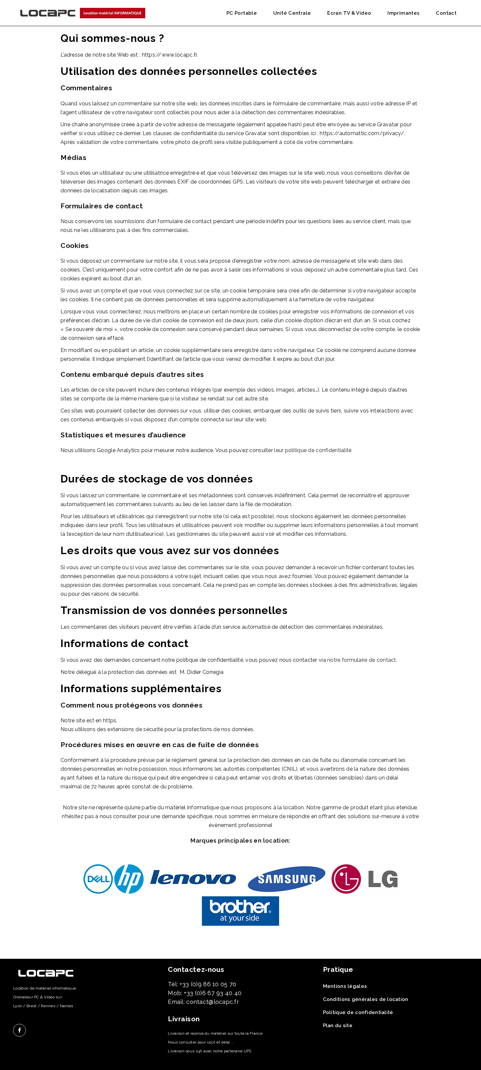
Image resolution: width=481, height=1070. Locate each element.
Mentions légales (345, 986)
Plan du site (337, 1025)
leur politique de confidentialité (312, 450)
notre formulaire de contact (361, 660)
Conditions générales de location (365, 999)
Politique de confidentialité (358, 1012)
